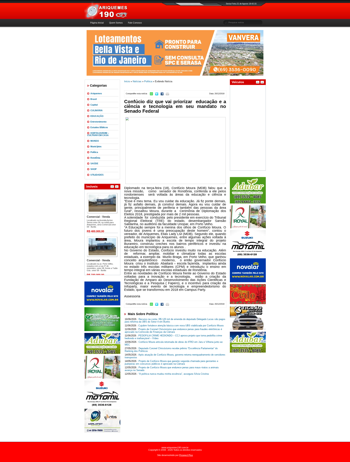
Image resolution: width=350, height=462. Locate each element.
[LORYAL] (102, 378)
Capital (94, 105)
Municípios (96, 146)
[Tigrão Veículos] (248, 329)
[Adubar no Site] (248, 352)
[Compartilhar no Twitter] (157, 94)
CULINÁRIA (96, 110)
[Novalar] (102, 304)
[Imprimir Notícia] (168, 94)
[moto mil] (248, 256)
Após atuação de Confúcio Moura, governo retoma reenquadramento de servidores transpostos (175, 356)
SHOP (93, 169)
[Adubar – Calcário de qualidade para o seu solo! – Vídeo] (248, 202)
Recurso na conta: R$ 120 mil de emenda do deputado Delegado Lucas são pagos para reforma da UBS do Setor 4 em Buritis (175, 320)
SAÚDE (94, 163)
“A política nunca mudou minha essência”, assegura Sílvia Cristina (174, 373)
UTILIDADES (97, 175)
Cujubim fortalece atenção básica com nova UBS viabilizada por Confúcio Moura (180, 325)
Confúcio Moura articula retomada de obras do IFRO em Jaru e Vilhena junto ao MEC (174, 343)
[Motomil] (102, 406)
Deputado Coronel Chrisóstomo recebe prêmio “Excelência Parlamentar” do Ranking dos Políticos (171, 349)
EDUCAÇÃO (96, 116)
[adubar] (102, 353)
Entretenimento (98, 122)
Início (127, 81)
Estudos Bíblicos (99, 127)
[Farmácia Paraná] (102, 330)
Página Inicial (97, 23)
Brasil (93, 99)
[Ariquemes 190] (106, 18)
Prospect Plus (186, 455)
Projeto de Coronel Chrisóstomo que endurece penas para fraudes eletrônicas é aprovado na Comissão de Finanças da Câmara (173, 330)
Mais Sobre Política (143, 314)
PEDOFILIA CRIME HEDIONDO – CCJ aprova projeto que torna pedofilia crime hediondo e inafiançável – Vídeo (173, 337)
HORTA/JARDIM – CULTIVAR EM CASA (98, 134)
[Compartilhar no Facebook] (163, 94)
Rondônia (95, 158)
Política (94, 152)
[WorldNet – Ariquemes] (102, 432)
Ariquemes (96, 93)
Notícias (137, 81)
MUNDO (94, 141)
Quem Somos (116, 23)
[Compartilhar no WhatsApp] (152, 94)
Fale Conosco (135, 23)
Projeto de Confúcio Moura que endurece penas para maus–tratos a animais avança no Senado (172, 369)
